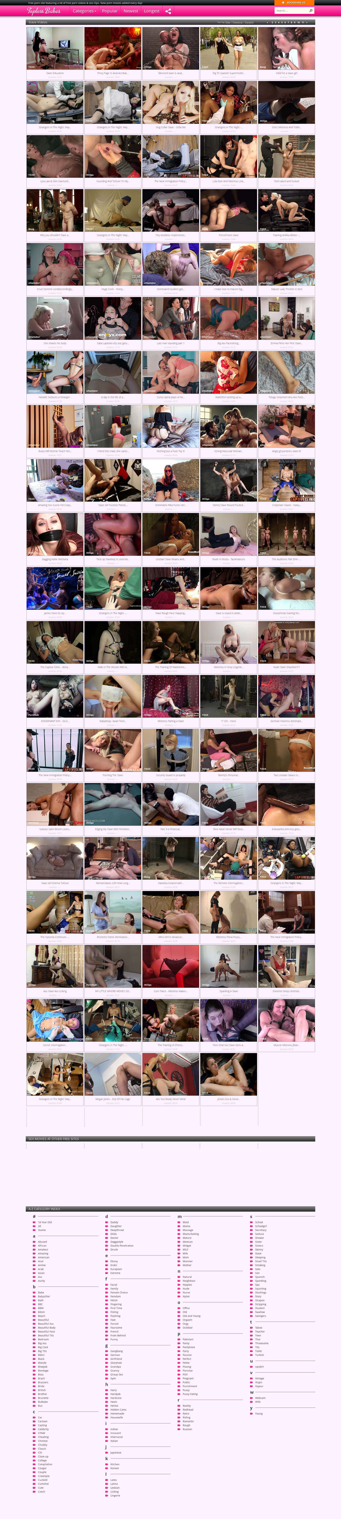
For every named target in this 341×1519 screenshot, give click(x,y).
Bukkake (43, 1468)
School (259, 1288)
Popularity (238, 22)
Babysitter (44, 1363)
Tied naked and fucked (286, 181)
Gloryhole (116, 1429)
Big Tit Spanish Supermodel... (229, 73)
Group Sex (116, 1441)
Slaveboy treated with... (170, 883)
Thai (257, 1406)
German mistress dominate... (287, 721)
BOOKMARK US (296, 2)
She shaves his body (55, 343)
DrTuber (91, 1154)
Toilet (258, 1417)
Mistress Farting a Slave (171, 721)
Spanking (260, 1347)
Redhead (188, 1476)
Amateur (43, 1316)
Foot (112, 1386)
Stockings (260, 1359)
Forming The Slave (113, 775)
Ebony (114, 1327)
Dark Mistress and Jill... (212, 1129)
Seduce (259, 1300)
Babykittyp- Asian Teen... (113, 721)
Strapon (260, 1367)
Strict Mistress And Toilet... (286, 127)
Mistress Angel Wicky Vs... (99, 1129)
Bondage (43, 1437)
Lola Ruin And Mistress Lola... (229, 181)
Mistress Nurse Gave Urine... (274, 1129)
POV (185, 1441)
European (116, 1335)
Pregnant (188, 1445)
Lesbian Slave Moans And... (171, 559)
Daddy (114, 1288)
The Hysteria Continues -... (55, 937)
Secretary (260, 1296)
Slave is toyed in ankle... (229, 613)
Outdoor (188, 1394)
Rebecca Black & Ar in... (213, 1114)
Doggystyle (116, 1308)
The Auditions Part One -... (286, 559)
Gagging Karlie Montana (55, 559)
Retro (186, 1480)
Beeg (263, 67)
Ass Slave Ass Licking (55, 991)
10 (298, 22)
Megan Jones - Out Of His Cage (113, 1099)
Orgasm (187, 1386)
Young (259, 1480)
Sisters (259, 1312)
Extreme (115, 1339)
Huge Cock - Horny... (113, 289)
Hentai (114, 1472)
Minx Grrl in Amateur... (171, 937)
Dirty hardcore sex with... (156, 1114)
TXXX (31, 67)
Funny (114, 1406)
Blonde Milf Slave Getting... (157, 1144)
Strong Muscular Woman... (228, 451)
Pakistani (188, 1406)
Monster (188, 1327)
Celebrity (43, 1495)
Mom (186, 1324)
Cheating (43, 1503)
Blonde (42, 1429)
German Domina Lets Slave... (286, 1099)
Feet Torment (150, 1160)
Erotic (113, 1331)
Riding (186, 1484)
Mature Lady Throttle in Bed (286, 289)
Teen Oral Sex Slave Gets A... (229, 1045)
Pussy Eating (190, 1460)
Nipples (187, 1351)
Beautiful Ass (46, 1390)
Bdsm (41, 1378)
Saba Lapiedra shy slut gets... (113, 343)
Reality (187, 1472)
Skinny (259, 1316)
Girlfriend (116, 1425)
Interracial (116, 1503)
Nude (186, 1355)
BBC (40, 1370)
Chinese (43, 1507)
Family (114, 1355)
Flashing (115, 1382)
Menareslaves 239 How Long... (113, 883)
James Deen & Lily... (55, 613)
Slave (258, 1320)
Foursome (116, 1394)
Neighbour (189, 1347)
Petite (186, 1429)
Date (228, 22)
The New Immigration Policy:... (171, 181)
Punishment (190, 1452)
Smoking (260, 1331)
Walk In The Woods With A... (113, 667)
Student (260, 1374)
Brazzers (43, 1448)
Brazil (41, 1445)
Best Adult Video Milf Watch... (101, 1144)
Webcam (260, 1464)
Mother (187, 1331)
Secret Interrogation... (55, 1045)
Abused (42, 1308)
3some (42, 1296)
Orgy (185, 1390)
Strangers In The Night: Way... (55, 127)
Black (41, 1425)
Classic (42, 1515)
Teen (258, 1402)
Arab (41, 1335)
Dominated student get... (171, 289)
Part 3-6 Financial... (171, 829)
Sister (258, 1308)
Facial (113, 1351)
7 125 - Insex (228, 721)
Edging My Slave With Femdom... (113, 829)
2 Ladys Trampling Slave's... (55, 1153)
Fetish (114, 1367)
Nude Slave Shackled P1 (286, 667)
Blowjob (42, 1433)
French (114, 1398)
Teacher (260, 1398)
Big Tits (42, 1417)
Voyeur (259, 1452)
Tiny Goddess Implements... (171, 235)
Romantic (188, 1488)
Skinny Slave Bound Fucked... (229, 505)
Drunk (114, 1316)
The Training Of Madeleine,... (170, 667)
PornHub (33, 714)
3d (39, 1292)
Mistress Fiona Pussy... (228, 937)
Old (185, 1378)
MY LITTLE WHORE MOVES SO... (113, 991)
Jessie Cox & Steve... (229, 1099)
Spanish (260, 1343)
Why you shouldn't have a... (55, 235)
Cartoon (42, 1488)
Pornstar (188, 1437)
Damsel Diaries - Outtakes (273, 1160)
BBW (41, 1374)
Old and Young (192, 1382)
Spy (257, 1351)
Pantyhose (189, 1413)
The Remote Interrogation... (229, 883)
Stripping (260, 1370)
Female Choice (119, 1359)
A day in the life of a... (113, 397)
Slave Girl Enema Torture (55, 883)
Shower (259, 1304)
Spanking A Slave (229, 991)
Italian (114, 1507)
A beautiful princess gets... (286, 829)
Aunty (41, 1347)
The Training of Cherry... (171, 1045)
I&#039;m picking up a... (228, 397)
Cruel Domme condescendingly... (55, 289)
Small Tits (261, 1327)
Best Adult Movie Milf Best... (228, 829)
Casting (42, 1491)
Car (40, 1484)
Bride (41, 1452)
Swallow (260, 1378)
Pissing (187, 1433)
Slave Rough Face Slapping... (170, 613)
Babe (41, 1359)
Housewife (116, 1484)
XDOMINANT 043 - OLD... (55, 721)
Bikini (41, 1421)
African (42, 1312)
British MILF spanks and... (99, 1160)
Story (258, 1363)
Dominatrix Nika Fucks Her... (170, 505)
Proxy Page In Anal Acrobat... (112, 73)
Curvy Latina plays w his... (171, 397)
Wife (258, 1468)
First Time (116, 1374)
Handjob (115, 1460)
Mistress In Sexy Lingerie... (228, 667)
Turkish (259, 1421)
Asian (41, 1339)
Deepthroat (117, 1296)
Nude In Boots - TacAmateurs (228, 559)
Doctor (114, 1304)
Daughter (116, 1292)
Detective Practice (268, 1144)
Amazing (43, 1320)
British (42, 1456)
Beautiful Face (46, 1398)
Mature (187, 1304)
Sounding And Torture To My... (112, 181)
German (115, 1421)
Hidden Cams (118, 1476)
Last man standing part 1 (171, 343)
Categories (84, 11)
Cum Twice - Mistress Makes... (171, 991)
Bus (40, 1472)
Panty (186, 1409)
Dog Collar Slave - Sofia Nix (171, 127)
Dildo (113, 1300)
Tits (257, 1413)
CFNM (41, 1499)
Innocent (115, 1499)
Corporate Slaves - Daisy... (286, 505)
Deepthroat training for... (286, 613)
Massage (188, 1296)
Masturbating (191, 1300)
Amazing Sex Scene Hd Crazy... (55, 505)
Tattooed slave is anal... (170, 73)
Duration (249, 22)
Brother (42, 1460)
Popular (110, 11)
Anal (40, 1327)
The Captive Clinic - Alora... (54, 667)
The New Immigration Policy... (286, 937)
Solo (257, 1335)
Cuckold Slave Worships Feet (158, 1129)
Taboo (258, 1394)
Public (186, 1448)
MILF (185, 1316)
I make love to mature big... (229, 289)
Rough (186, 1491)
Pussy (186, 1456)
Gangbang (116, 1417)
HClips (147, 67)
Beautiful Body (46, 1394)
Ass (40, 1343)
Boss (41, 1441)
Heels (113, 1468)
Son (257, 1339)
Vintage (259, 1445)
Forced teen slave (229, 235)
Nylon (186, 1363)
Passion (187, 1421)
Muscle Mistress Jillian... (287, 1045)
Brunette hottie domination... (113, 937)
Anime (42, 1331)
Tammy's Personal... (228, 775)
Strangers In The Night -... (229, 127)
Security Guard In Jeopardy (170, 775)
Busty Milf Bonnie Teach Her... (55, 451)
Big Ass (42, 1409)
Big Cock (43, 1413)
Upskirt (259, 1433)
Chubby (42, 1511)
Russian (187, 1495)
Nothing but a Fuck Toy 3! (171, 451)
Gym (113, 1445)
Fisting (114, 1378)
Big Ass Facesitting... (229, 343)
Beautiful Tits (46, 1402)
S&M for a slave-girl (286, 73)
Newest (131, 11)
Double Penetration (122, 1312)
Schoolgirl (261, 1292)
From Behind (118, 1402)
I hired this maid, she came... (113, 451)
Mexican (188, 1308)
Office (186, 1374)
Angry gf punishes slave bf (286, 451)
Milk (185, 1320)
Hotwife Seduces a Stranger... (55, 397)
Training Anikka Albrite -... (286, 235)
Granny (114, 1437)
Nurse (186, 1359)
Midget (187, 1312)
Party (186, 1417)
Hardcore (115, 1464)
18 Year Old (45, 1288)
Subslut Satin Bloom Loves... (55, 829)
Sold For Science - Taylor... (214, 1160)
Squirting (260, 1355)
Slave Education (55, 73)
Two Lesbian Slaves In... (286, 775)
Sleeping (260, 1324)
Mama (186, 1292)
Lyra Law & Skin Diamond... (55, 181)
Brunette (43, 1464)
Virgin (258, 1448)
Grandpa (115, 1433)
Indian (114, 1495)
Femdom (115, 1363)
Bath (41, 1367)
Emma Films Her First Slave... (286, 343)
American (43, 1324)
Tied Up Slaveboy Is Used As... (112, 559)
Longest (151, 11)
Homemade (117, 1480)
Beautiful (43, 1386)
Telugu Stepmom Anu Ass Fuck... (287, 397)
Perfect (187, 1425)
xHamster (34, 282)
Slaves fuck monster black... (215, 1144)
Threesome (262, 1409)
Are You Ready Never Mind (170, 1099)
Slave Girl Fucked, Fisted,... (112, 505)
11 (303, 22)
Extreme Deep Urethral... (286, 991)
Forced (114, 1390)
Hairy (113, 1456)
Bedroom (43, 1406)
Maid (186, 1288)
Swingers (260, 1382)
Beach (41, 1382)
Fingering (116, 1370)
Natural (187, 1343)
